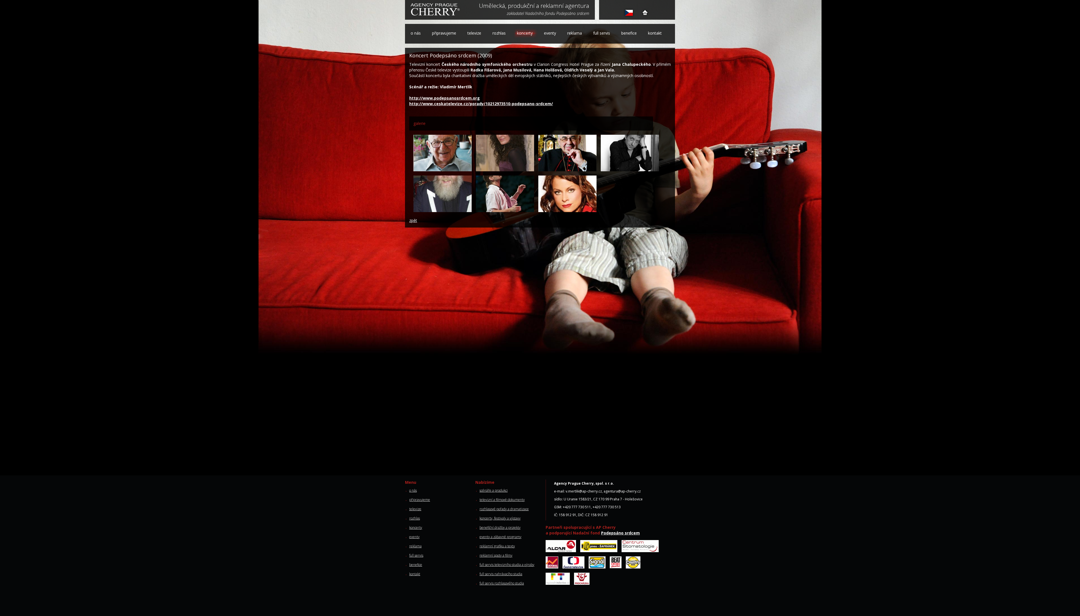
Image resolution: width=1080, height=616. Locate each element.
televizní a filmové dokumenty (502, 499)
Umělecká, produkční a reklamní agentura (534, 6)
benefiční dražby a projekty (500, 527)
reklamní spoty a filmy (496, 555)
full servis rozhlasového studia (502, 583)
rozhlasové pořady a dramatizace (504, 509)
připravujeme (444, 33)
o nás (416, 33)
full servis (601, 33)
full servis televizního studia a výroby (507, 564)
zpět (413, 220)
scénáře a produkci (494, 490)
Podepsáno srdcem (620, 533)
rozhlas (499, 33)
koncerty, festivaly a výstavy (500, 518)
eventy (550, 33)
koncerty (525, 33)
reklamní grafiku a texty (497, 546)
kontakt (655, 33)
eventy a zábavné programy (500, 536)
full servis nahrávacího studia (501, 574)
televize (474, 33)
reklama (574, 33)
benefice (629, 33)
